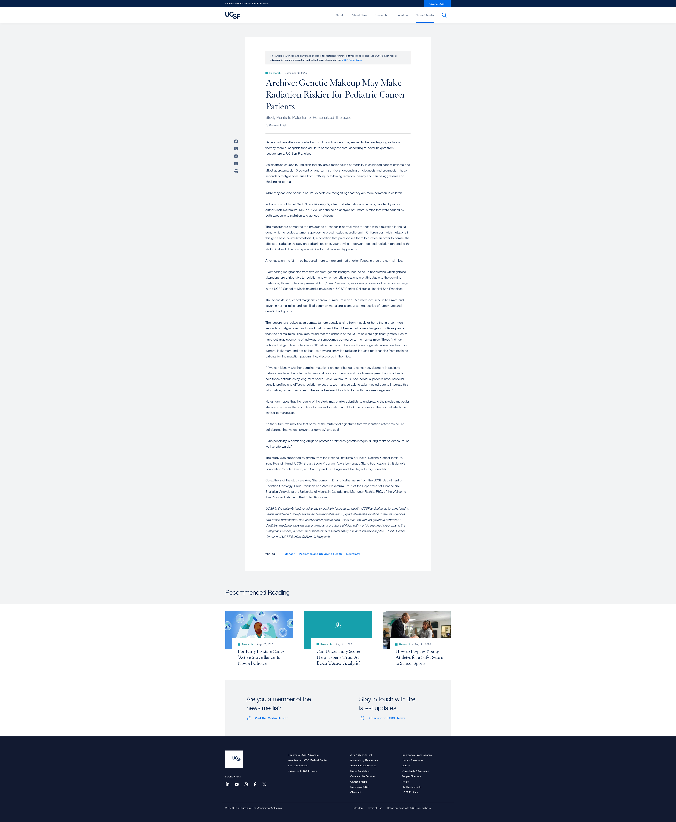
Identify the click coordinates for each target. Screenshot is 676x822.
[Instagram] (248, 784)
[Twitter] (266, 784)
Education (401, 15)
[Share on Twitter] (236, 149)
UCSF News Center (352, 59)
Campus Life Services (362, 776)
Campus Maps (358, 781)
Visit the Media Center (271, 718)
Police (405, 781)
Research (381, 15)
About (339, 15)
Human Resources (412, 760)
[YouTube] (238, 784)
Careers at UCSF (360, 786)
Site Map (358, 807)
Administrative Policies (363, 765)
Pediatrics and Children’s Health (320, 554)
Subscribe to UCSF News (386, 718)
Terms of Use (375, 807)
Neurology (353, 554)
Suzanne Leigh (278, 124)
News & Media (425, 15)
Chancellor (356, 792)
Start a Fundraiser (298, 765)
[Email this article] (236, 164)
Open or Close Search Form (444, 15)
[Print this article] (236, 171)
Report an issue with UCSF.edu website (409, 807)
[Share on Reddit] (236, 156)
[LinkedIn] (229, 784)
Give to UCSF (437, 3)
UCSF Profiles (410, 792)
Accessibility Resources (364, 760)
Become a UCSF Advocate (303, 754)
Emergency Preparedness (417, 754)
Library (406, 765)
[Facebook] (257, 784)
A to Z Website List (361, 754)
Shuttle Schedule (411, 786)
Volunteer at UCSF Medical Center (307, 760)
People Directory (411, 776)
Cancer (290, 554)
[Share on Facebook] (236, 141)
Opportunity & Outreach (415, 770)
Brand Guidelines (360, 770)
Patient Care (359, 15)
